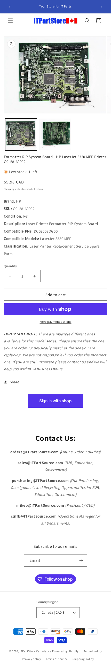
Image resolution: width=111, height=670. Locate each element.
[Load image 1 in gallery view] (21, 134)
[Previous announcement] (9, 6)
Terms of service (57, 659)
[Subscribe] (81, 561)
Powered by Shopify (65, 651)
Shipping (9, 189)
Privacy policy (31, 659)
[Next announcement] (101, 6)
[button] (10, 20)
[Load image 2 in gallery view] (55, 134)
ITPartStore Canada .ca (35, 651)
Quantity (10, 266)
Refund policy (92, 651)
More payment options (56, 322)
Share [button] (14, 382)
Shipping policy (83, 659)
